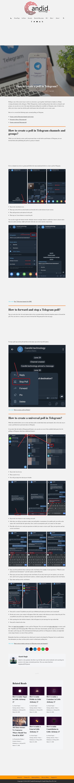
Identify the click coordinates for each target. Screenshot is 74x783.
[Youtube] (37, 22)
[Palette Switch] (11, 18)
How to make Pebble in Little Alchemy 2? (35, 699)
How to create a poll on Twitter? (22, 410)
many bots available (19, 626)
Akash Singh (25, 91)
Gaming (14, 708)
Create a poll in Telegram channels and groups (22, 116)
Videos (22, 708)
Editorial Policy (36, 777)
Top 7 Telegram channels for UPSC (23, 301)
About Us (19, 777)
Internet (18, 708)
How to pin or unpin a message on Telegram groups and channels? (31, 643)
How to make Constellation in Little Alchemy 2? (53, 729)
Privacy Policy (45, 777)
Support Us (54, 777)
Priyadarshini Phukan (19, 739)
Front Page (17, 18)
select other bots (53, 626)
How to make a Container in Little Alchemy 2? (54, 699)
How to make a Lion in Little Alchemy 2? (35, 729)
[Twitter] (34, 22)
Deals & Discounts (39, 18)
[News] (42, 22)
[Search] (63, 18)
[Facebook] (31, 22)
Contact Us (27, 777)
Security (30, 18)
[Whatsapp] (43, 649)
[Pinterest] (47, 649)
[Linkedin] (40, 22)
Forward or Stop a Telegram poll (18, 119)
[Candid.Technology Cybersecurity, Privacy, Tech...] (37, 8)
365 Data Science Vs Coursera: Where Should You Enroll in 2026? (20, 731)
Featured (15, 741)
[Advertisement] (37, 34)
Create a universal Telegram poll (18, 122)
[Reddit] (39, 649)
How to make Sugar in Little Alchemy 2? (20, 699)
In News (24, 18)
